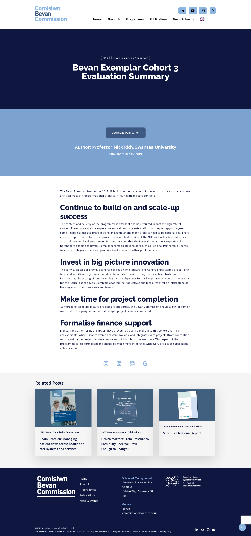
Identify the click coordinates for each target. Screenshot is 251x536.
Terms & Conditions (150, 531)
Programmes (88, 489)
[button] (126, 132)
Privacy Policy (165, 531)
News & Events (89, 500)
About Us (86, 484)
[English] (202, 19)
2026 (42, 432)
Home (83, 478)
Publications (87, 495)
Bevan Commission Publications (130, 58)
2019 (105, 58)
